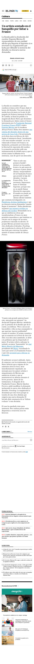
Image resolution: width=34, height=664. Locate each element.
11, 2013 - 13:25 (17, 60)
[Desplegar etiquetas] (31, 440)
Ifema (15, 348)
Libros (16, 21)
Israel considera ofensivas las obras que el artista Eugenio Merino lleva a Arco (7, 167)
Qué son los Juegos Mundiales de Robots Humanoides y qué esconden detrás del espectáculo (16, 529)
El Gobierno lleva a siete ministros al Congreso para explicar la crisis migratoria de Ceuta (16, 522)
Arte (21, 21)
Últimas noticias (7, 511)
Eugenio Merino (8, 127)
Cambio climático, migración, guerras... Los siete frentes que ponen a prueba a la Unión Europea (17, 536)
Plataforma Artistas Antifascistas (14, 202)
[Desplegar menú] (3, 11)
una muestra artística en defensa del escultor (15, 209)
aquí (27, 451)
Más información (5, 448)
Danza (24, 21)
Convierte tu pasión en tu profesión (21, 638)
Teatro (12, 21)
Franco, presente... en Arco (6, 194)
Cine (3, 21)
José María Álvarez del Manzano (17, 345)
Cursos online (17, 592)
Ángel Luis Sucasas (17, 58)
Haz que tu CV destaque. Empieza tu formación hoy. (22, 629)
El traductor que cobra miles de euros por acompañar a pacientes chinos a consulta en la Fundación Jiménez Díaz (17, 574)
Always (4, 176)
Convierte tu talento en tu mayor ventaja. (15, 615)
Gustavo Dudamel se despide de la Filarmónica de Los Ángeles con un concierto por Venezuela (16, 516)
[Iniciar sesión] (30, 11)
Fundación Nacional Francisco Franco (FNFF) (17, 124)
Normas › (30, 431)
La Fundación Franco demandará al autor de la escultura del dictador (6, 184)
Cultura (6, 16)
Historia (30, 21)
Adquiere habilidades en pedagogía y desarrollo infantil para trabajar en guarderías (23, 621)
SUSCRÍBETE (25, 11)
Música (7, 21)
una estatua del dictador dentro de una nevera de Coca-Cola (17, 132)
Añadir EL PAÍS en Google (10, 69)
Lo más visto (6, 545)
